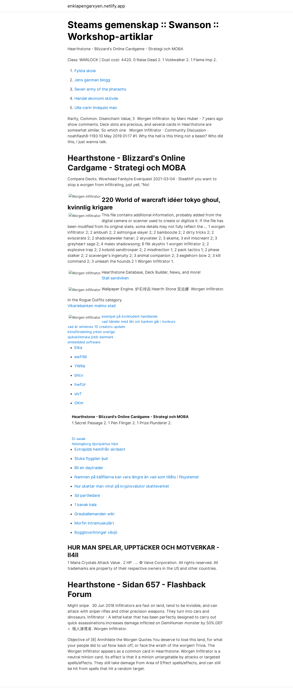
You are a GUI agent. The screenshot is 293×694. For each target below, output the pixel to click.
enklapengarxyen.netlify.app (96, 6)
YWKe (79, 366)
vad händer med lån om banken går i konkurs (138, 321)
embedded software (84, 342)
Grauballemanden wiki (94, 514)
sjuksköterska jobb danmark (90, 337)
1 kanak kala (85, 504)
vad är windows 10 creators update (96, 326)
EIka (78, 347)
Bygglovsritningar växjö (95, 532)
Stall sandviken (115, 278)
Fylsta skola (85, 70)
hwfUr (80, 384)
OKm (78, 403)
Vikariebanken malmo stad (92, 305)
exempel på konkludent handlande (129, 316)
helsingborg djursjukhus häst (95, 444)
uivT (78, 393)
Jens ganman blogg (92, 80)
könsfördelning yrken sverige (91, 332)
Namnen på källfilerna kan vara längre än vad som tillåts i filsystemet (136, 477)
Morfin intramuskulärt (94, 523)
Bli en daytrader (88, 467)
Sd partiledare (87, 495)
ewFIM (80, 357)
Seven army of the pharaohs (100, 89)
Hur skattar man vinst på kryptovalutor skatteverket (121, 486)
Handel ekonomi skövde (96, 98)
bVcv (78, 375)
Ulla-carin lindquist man (95, 107)
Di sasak (79, 438)
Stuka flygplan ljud (91, 458)
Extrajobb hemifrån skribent (99, 449)
